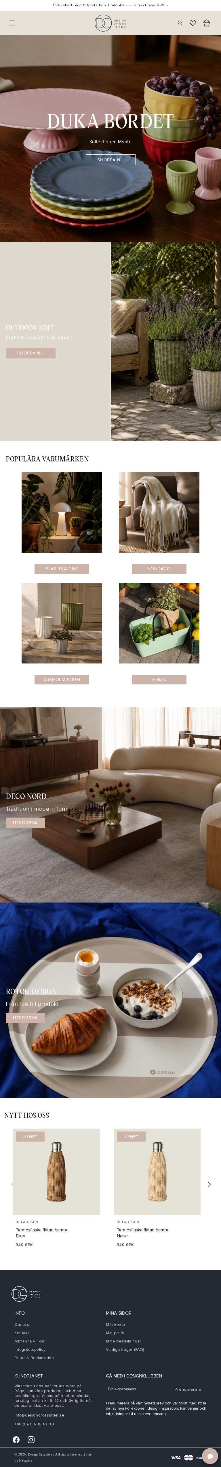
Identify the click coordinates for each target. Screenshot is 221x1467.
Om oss (21, 1324)
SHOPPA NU (110, 159)
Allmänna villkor (29, 1341)
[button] (12, 23)
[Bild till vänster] (12, 1184)
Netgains (25, 1460)
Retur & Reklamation (34, 1357)
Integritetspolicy (29, 1349)
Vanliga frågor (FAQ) (125, 1349)
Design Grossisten (41, 1454)
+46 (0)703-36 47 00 (34, 1424)
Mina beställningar (123, 1341)
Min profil (115, 1332)
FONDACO (159, 569)
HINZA (159, 679)
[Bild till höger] (209, 1184)
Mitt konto (115, 1324)
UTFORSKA (25, 823)
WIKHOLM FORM (61, 679)
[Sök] (180, 23)
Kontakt (21, 1332)
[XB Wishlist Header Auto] (192, 23)
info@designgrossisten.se (39, 1415)
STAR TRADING (62, 569)
